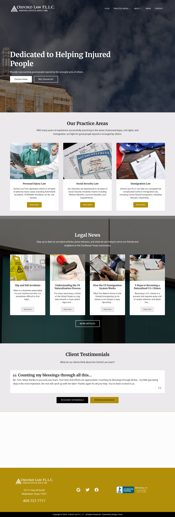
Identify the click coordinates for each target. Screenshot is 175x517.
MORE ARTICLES (87, 323)
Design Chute (117, 514)
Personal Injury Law (34, 183)
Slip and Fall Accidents (27, 285)
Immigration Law (141, 183)
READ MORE (36, 205)
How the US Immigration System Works (107, 287)
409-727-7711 (34, 501)
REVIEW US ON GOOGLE (104, 400)
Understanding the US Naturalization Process (68, 287)
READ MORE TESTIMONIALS (72, 400)
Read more (29, 309)
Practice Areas (20, 79)
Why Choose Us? (46, 79)
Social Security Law (87, 183)
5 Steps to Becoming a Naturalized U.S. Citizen (147, 287)
